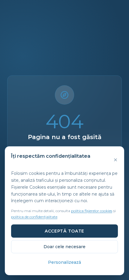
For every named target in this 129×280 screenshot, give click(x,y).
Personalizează (64, 262)
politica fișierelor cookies (91, 210)
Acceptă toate (64, 231)
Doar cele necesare (65, 246)
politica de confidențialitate (34, 217)
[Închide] (115, 159)
